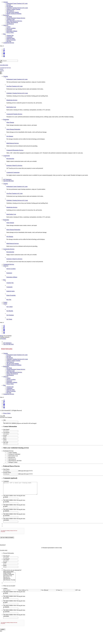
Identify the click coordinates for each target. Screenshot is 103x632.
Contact (8, 26)
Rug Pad (8, 5)
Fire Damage (9, 136)
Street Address (22, 590)
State (59, 590)
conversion (6, 520)
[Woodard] (3, 338)
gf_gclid (5, 506)
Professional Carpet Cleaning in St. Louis (16, 3)
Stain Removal (10, 10)
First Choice (6, 469)
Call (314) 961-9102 (8, 181)
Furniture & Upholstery (14, 454)
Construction (6, 155)
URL (4, 420)
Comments (6, 481)
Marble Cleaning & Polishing (13, 13)
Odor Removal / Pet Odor (14, 460)
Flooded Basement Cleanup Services (15, 18)
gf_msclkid (6, 501)
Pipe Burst (9, 16)
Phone (4, 439)
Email (5, 436)
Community (9, 37)
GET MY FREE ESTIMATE (7, 537)
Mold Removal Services (12, 143)
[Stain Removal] (9, 578)
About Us (5, 25)
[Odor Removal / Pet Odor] (9, 580)
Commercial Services (8, 42)
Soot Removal (10, 23)
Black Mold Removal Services (14, 21)
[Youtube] (4, 53)
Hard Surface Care (11, 107)
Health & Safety (10, 38)
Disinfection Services (11, 100)
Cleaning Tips (10, 35)
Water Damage (10, 122)
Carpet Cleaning (12, 452)
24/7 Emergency (7, 179)
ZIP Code (78, 590)
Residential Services (8, 451)
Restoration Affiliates (11, 31)
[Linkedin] (4, 52)
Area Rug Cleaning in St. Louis (14, 86)
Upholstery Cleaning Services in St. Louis (17, 7)
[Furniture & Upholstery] (9, 574)
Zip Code (5, 442)
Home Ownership (11, 39)
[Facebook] (4, 49)
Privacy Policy (10, 32)
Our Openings (10, 315)
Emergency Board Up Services (14, 165)
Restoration (6, 15)
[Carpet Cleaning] (9, 573)
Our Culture (9, 306)
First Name (6, 429)
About (1, 69)
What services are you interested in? (12, 570)
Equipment (9, 29)
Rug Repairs (9, 6)
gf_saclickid (6, 515)
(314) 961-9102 (4, 65)
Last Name (6, 432)
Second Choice (7, 472)
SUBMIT (3, 629)
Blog (4, 34)
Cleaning (5, 2)
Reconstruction (10, 158)
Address (5, 588)
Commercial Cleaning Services (14, 114)
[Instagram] (4, 55)
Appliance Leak (10, 19)
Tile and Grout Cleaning (12, 12)
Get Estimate (18, 349)
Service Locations (11, 28)
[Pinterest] (4, 56)
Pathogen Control (12, 462)
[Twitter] (4, 50)
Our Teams (9, 319)
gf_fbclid (5, 497)
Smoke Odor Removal (12, 22)
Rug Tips (8, 41)
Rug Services (11, 457)
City (42, 590)
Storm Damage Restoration (13, 129)
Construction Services (8, 249)
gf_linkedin (6, 511)
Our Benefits (9, 311)
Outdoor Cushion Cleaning (13, 9)
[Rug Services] (9, 577)
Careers (2, 70)
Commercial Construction (12, 172)
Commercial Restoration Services (14, 150)
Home (1, 335)
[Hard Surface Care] (9, 576)
